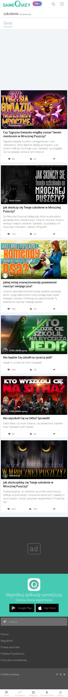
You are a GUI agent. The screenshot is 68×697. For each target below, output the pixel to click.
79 (35, 308)
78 (35, 369)
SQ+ (37, 3)
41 (35, 158)
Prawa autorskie (10, 647)
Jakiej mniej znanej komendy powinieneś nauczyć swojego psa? (30, 284)
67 (35, 234)
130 (35, 509)
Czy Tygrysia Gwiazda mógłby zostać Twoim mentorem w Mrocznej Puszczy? (32, 134)
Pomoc (5, 634)
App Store (50, 608)
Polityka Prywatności (12, 653)
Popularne (20, 695)
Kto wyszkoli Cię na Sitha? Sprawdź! (26, 418)
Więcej (60, 695)
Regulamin (7, 640)
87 (35, 433)
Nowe (6, 695)
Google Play (25, 608)
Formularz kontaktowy (14, 660)
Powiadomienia (46, 695)
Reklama (13, 621)
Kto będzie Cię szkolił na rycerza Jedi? (27, 357)
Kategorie (33, 695)
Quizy (7, 23)
